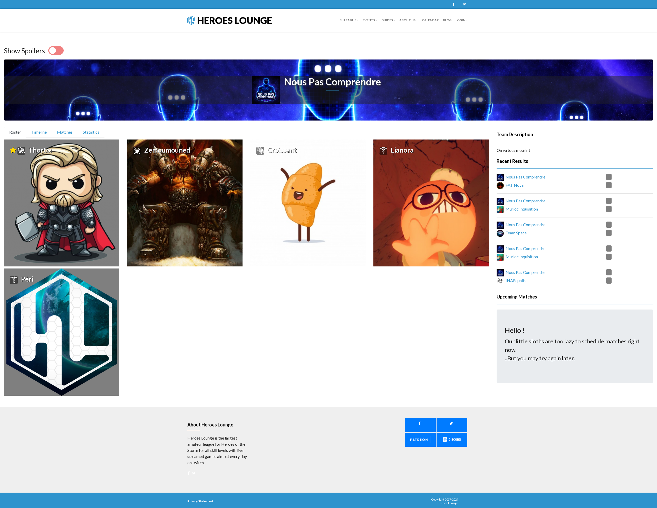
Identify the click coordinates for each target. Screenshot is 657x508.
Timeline (39, 132)
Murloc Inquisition (522, 208)
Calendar (430, 20)
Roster (17, 131)
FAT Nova (515, 185)
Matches (64, 132)
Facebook (453, 4)
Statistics (91, 132)
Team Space (516, 232)
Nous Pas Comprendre (525, 176)
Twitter (464, 4)
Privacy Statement (200, 501)
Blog (447, 20)
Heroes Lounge (233, 20)
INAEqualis (516, 280)
